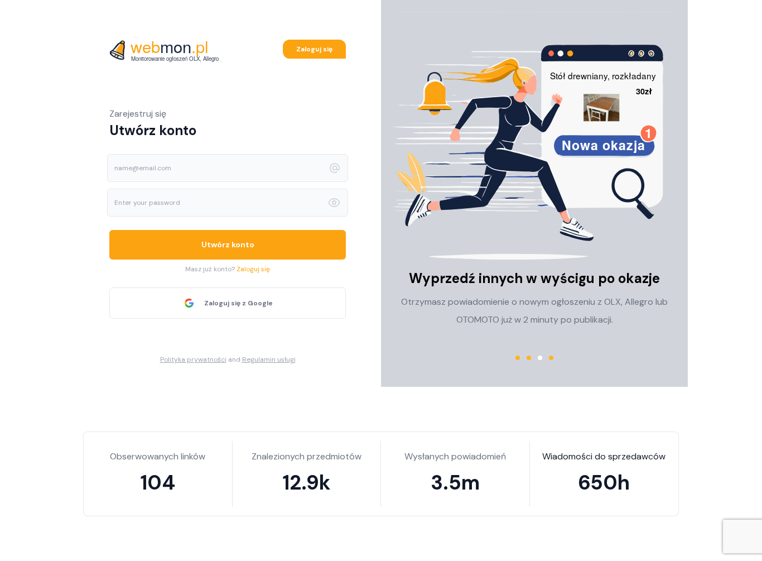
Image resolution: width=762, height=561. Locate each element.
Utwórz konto (227, 244)
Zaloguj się (314, 49)
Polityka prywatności (193, 359)
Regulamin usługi (269, 359)
